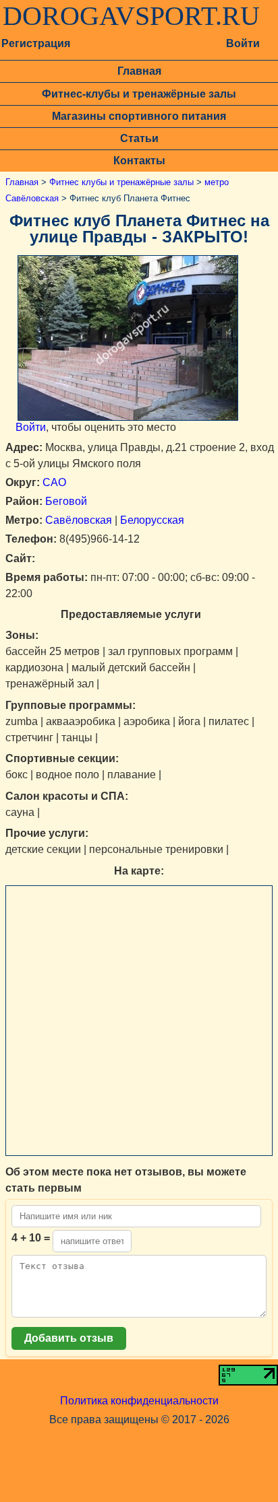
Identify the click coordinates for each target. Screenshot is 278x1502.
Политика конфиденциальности (139, 1400)
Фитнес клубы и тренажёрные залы (121, 182)
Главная (139, 71)
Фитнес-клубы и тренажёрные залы (139, 94)
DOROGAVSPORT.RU (131, 16)
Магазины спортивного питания (139, 116)
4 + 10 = (30, 1237)
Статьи (139, 138)
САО (54, 482)
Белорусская (152, 520)
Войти (243, 43)
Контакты (139, 160)
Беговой (66, 501)
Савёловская (78, 520)
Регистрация (35, 43)
